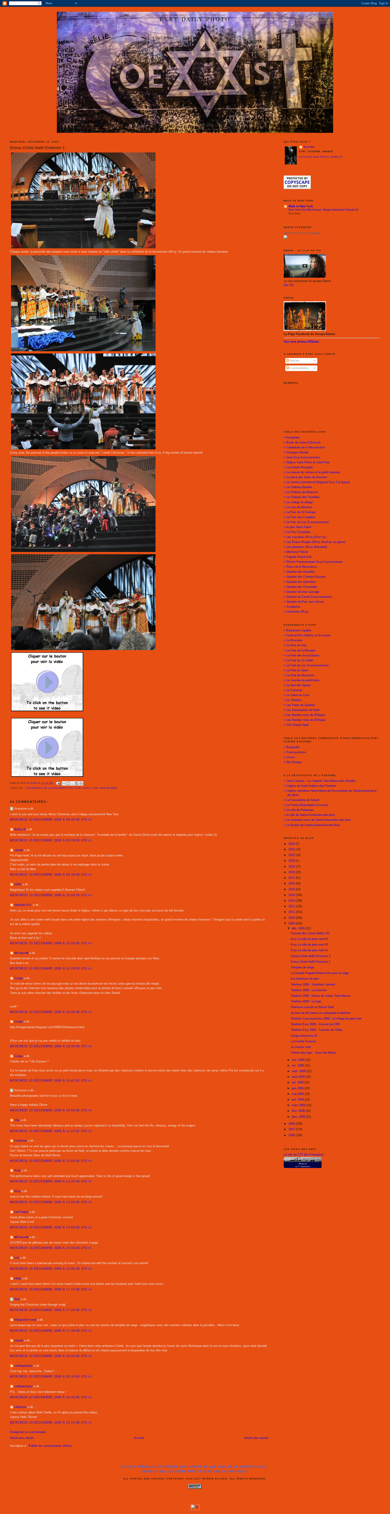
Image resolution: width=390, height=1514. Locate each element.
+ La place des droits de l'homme (305, 477)
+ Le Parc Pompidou (297, 532)
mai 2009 (298, 1094)
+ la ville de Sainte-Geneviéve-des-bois (309, 815)
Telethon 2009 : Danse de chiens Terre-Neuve (320, 995)
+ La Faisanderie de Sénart (301, 800)
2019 (292, 866)
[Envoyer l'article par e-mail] (58, 783)
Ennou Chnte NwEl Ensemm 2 (310, 956)
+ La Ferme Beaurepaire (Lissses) (306, 805)
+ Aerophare (291, 437)
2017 (292, 877)
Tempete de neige (302, 967)
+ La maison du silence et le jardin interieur (312, 472)
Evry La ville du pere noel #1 (309, 950)
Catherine (20, 1140)
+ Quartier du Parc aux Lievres (304, 601)
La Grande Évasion (303, 1041)
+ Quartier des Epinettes (300, 582)
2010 (292, 917)
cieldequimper (23, 1365)
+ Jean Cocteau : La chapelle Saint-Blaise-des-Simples (320, 780)
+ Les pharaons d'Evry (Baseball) (305, 547)
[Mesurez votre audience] (195, 1509)
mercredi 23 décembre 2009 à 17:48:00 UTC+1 (51, 1330)
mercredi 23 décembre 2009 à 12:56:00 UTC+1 (51, 1161)
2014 (292, 895)
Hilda (17, 1278)
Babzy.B (20, 829)
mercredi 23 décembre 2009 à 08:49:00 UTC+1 (51, 819)
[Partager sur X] (72, 783)
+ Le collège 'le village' (298, 502)
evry (78, 788)
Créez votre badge (310, 233)
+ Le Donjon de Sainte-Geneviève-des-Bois (312, 825)
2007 (292, 1129)
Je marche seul (301, 1047)
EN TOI (289, 285)
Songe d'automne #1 (304, 1035)
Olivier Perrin (291, 233)
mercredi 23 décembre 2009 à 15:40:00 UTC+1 (51, 1248)
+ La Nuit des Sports (297, 685)
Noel (87, 788)
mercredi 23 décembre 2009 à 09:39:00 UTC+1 (51, 874)
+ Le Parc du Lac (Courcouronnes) (306, 522)
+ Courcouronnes (295, 752)
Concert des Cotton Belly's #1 (310, 933)
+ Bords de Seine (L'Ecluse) (302, 442)
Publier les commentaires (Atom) (50, 1445)
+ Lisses (289, 757)
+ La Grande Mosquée (298, 467)
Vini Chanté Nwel (105, 788)
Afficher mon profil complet (321, 157)
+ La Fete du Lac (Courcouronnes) (306, 665)
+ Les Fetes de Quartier (299, 705)
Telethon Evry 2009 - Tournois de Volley (317, 1030)
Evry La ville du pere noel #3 (309, 939)
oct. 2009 (298, 1065)
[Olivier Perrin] (285, 238)
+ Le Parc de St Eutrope (300, 512)
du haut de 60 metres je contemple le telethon (321, 1013)
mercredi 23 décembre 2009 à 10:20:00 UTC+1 (51, 943)
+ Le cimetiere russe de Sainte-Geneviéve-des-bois (317, 820)
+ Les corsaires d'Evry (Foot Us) (305, 537)
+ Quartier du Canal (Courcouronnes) (308, 596)
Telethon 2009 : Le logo (306, 1001)
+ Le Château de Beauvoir (301, 492)
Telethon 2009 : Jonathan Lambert (313, 984)
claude (18, 850)
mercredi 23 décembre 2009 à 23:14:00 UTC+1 (51, 1422)
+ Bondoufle (291, 747)
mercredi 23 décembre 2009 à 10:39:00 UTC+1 (51, 1046)
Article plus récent (22, 1438)
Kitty (17, 1191)
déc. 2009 (299, 928)
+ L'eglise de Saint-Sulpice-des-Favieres (310, 785)
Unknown (20, 1407)
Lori (16, 1257)
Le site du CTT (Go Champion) (304, 1154)
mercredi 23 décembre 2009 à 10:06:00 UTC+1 (51, 895)
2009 (292, 923)
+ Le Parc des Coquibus (299, 517)
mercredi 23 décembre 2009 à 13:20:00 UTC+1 (51, 1181)
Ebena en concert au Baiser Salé (312, 1007)
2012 (292, 906)
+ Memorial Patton (296, 552)
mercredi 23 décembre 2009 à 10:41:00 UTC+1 (51, 1080)
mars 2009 (299, 1105)
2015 (292, 889)
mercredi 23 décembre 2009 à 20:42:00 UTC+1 (51, 1397)
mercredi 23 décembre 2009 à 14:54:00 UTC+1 (51, 1227)
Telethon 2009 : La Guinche (309, 990)
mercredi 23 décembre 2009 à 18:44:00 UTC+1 (51, 1356)
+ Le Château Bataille (298, 487)
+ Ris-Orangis (293, 762)
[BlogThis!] (68, 783)
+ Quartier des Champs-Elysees (305, 576)
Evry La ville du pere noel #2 (309, 944)
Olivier (309, 147)
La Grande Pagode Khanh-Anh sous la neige (320, 973)
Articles (294, 360)
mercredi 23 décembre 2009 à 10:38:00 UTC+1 (51, 1012)
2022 (292, 855)
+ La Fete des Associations (302, 655)
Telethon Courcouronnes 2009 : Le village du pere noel (326, 1018)
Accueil (139, 1438)
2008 (292, 1123)
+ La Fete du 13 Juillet (298, 660)
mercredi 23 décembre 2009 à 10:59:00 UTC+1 (51, 1110)
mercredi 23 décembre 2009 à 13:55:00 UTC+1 (51, 1202)
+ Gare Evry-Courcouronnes (302, 457)
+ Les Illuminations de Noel (301, 710)
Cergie (18, 978)
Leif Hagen (21, 1212)
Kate (17, 1170)
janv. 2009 (299, 1116)
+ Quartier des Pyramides (300, 587)
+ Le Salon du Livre (296, 695)
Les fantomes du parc (305, 978)
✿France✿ (21, 953)
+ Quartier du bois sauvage (301, 591)
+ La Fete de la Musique (300, 650)
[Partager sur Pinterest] (81, 783)
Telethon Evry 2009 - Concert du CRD (315, 1024)
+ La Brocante (293, 640)
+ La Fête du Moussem (299, 675)
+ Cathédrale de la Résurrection (304, 447)
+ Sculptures (292, 606)
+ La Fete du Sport (296, 670)
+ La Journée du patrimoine (301, 680)
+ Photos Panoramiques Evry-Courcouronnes (313, 561)
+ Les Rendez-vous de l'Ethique (304, 715)
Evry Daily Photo (195, 19)
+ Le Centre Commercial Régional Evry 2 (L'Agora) (317, 482)
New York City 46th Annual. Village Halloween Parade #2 (323, 209)
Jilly (17, 1120)
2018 (292, 872)
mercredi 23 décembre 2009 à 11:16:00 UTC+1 (50, 1131)
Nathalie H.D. (23, 905)
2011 (292, 912)
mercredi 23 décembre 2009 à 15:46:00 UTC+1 (51, 1268)
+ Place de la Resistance (300, 566)
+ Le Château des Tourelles (302, 497)
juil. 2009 (298, 1082)
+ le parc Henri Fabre (297, 527)
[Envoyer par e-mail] (64, 783)
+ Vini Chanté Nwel (296, 725)
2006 (292, 1135)
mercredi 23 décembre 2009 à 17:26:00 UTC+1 (51, 1310)
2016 (292, 883)
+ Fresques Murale (296, 452)
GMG (17, 884)
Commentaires (299, 368)
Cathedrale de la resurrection (49, 788)
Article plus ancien (256, 1438)
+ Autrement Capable (297, 630)
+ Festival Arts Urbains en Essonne (307, 635)
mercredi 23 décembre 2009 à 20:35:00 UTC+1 (51, 1376)
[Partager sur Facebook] (76, 783)
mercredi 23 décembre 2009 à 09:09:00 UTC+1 (51, 840)
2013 (292, 900)
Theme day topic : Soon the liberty (313, 1052)
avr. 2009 (298, 1099)
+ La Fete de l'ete (295, 645)
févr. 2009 (299, 1110)
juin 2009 (298, 1088)
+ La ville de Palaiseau (298, 810)
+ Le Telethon (293, 700)
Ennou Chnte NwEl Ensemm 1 (310, 961)
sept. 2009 (299, 1071)
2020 (292, 860)
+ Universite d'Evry (296, 611)
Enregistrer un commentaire (28, 1432)
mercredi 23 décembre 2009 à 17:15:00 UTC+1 (51, 1289)
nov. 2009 (298, 1060)
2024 (292, 843)
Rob (17, 1299)
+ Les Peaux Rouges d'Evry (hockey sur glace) (314, 542)
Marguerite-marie (25, 1319)
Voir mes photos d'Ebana (301, 341)
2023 (292, 849)
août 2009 (299, 1076)
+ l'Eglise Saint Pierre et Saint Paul (307, 462)
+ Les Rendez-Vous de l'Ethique (304, 720)
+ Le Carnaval (293, 690)
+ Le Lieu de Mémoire (298, 507)
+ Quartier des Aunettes (299, 571)
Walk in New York (300, 206)
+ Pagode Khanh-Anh (298, 557)
